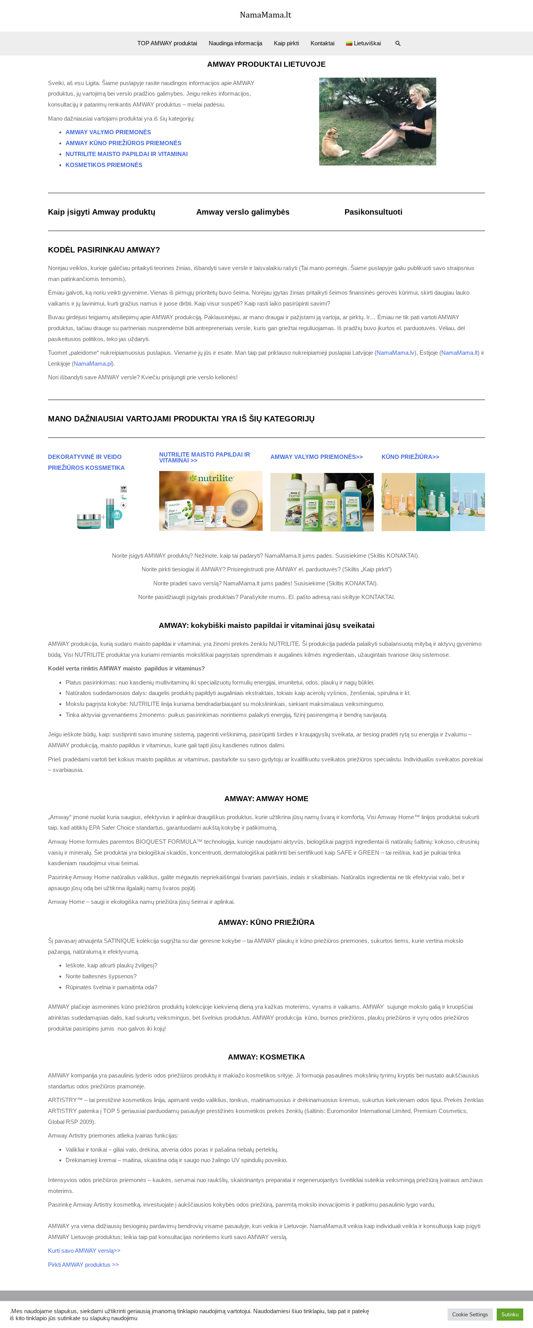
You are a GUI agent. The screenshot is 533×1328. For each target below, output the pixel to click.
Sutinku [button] (510, 1314)
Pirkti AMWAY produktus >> (83, 1264)
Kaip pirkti (286, 43)
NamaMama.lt (459, 352)
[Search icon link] (398, 43)
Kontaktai (322, 43)
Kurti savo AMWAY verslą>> (85, 1250)
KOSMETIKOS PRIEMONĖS (104, 165)
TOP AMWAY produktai (167, 43)
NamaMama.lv (395, 352)
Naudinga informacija (235, 43)
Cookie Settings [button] (470, 1314)
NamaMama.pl (93, 363)
